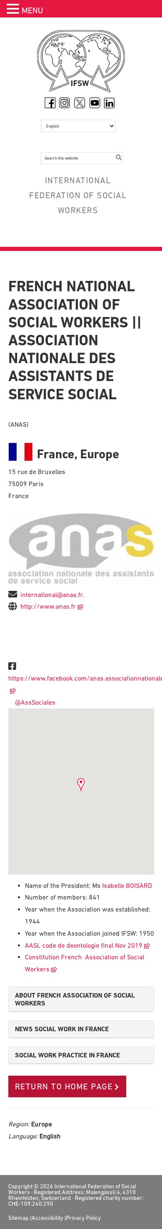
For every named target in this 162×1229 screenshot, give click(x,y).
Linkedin (109, 102)
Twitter (80, 102)
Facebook (50, 102)
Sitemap (18, 1217)
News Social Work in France (62, 1029)
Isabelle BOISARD (126, 885)
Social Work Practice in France (67, 1055)
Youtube (94, 102)
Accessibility (47, 1217)
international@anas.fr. (52, 594)
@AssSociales (33, 702)
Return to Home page (64, 1086)
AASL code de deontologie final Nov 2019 (83, 945)
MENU (32, 10)
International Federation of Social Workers (81, 63)
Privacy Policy (83, 1217)
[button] (14, 10)
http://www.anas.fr (48, 606)
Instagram (65, 102)
